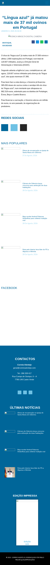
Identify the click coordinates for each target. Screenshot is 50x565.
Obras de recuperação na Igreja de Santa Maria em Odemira (35, 151)
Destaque (6, 43)
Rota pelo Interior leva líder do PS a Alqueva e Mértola (36, 250)
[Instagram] (23, 127)
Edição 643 (27, 542)
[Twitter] (14, 127)
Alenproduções (29, 560)
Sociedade (7, 45)
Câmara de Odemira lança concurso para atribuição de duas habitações (35, 185)
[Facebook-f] (4, 127)
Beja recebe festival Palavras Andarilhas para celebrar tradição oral (35, 218)
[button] (46, 3)
